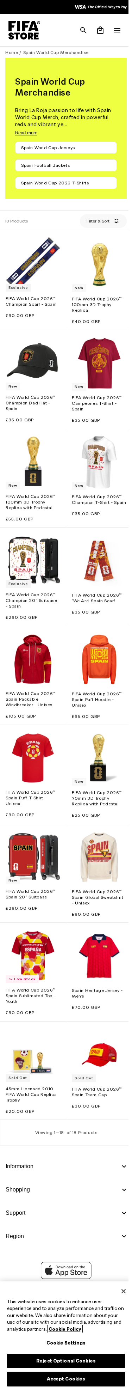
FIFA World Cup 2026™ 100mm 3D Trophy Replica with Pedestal (31, 496)
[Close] (120, 1291)
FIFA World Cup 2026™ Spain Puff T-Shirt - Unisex (31, 787)
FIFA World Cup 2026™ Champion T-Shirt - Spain (95, 496)
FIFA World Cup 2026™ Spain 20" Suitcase (31, 881)
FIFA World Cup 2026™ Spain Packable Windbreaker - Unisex (31, 690)
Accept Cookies (64, 1379)
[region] (64, 1335)
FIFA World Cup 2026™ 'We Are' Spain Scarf (95, 591)
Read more (26, 132)
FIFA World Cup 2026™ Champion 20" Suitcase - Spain (31, 593)
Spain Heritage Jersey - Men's (95, 979)
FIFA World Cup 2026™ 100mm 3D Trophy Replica (95, 302)
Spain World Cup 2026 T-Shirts (55, 182)
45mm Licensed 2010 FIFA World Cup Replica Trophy (31, 1078)
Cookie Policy (99, 1329)
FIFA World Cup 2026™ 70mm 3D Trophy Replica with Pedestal (95, 788)
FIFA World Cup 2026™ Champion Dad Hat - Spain (31, 399)
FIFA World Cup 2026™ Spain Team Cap (95, 1076)
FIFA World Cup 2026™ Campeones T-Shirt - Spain (95, 399)
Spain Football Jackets (45, 165)
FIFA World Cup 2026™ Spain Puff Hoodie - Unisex (95, 690)
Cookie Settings (64, 1343)
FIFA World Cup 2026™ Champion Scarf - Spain (31, 299)
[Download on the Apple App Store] (64, 1277)
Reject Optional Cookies (64, 1361)
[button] (80, 30)
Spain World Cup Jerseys (48, 147)
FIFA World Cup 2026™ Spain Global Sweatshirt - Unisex (96, 885)
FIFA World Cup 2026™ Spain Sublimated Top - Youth (31, 982)
